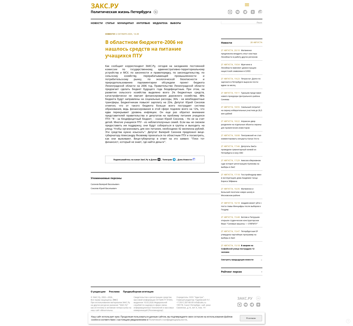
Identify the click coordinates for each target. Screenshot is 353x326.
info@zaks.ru (200, 302)
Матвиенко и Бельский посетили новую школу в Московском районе (237, 192)
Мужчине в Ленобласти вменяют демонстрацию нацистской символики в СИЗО (238, 67)
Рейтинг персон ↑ (241, 271)
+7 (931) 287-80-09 (185, 302)
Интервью (143, 23)
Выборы (175, 23)
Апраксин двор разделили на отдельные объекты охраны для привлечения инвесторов (241, 124)
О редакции (98, 291)
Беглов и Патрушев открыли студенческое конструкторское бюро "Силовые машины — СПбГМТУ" (240, 220)
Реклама (114, 291)
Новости (97, 23)
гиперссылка (122, 307)
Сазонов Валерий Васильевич (105, 184)
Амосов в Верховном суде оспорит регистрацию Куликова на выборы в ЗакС (241, 163)
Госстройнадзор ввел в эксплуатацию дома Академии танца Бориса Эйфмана (241, 177)
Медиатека (160, 23)
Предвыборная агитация (138, 291)
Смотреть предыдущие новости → (241, 259)
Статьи (110, 23)
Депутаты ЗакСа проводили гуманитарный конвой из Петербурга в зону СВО (238, 149)
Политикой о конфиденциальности (168, 319)
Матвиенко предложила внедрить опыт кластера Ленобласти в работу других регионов (239, 53)
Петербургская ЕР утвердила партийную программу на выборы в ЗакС (239, 234)
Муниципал (125, 23)
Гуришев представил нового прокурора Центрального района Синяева (241, 96)
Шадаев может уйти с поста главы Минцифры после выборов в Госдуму (241, 206)
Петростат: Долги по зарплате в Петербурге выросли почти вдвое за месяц (241, 82)
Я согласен (251, 318)
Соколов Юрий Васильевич (104, 188)
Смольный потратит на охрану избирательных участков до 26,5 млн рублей (241, 110)
